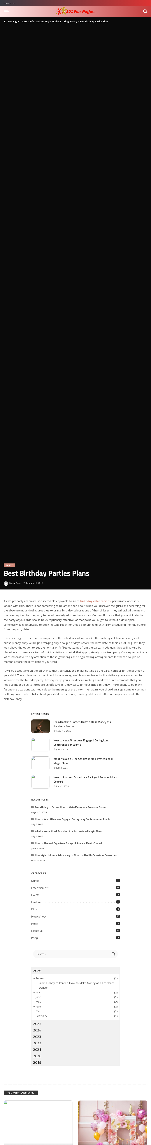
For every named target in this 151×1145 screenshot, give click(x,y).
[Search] (145, 11)
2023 (37, 1036)
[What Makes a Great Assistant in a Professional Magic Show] (40, 763)
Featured (36, 902)
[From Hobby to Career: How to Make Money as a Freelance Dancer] (40, 726)
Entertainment (39, 888)
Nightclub (37, 931)
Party (9, 565)
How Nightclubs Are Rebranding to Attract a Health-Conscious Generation (76, 855)
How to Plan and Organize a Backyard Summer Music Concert (85, 779)
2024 (37, 1030)
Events (35, 895)
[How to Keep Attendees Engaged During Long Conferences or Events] (40, 745)
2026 (37, 970)
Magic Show (38, 916)
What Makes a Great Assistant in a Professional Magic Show (83, 761)
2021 (37, 1049)
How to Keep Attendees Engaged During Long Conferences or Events (81, 742)
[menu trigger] (7, 11)
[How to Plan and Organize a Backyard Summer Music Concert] (40, 782)
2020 (37, 1056)
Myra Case (15, 583)
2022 (37, 1043)
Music (34, 923)
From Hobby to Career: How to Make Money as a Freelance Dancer (82, 724)
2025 (37, 1023)
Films (34, 909)
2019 (37, 1062)
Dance (35, 880)
